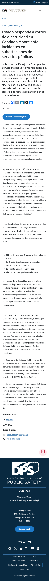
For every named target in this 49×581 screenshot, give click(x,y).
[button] (38, 10)
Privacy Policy (36, 565)
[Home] (14, 8)
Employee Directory (20, 556)
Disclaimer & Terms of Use (17, 565)
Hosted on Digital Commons (24, 575)
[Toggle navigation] (46, 10)
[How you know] (21, 2)
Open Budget (24, 569)
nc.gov (33, 556)
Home (4, 18)
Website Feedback (18, 560)
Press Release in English (16, 117)
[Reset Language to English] (34, 2)
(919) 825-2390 (13, 439)
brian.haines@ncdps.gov (17, 434)
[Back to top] (43, 452)
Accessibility (33, 560)
